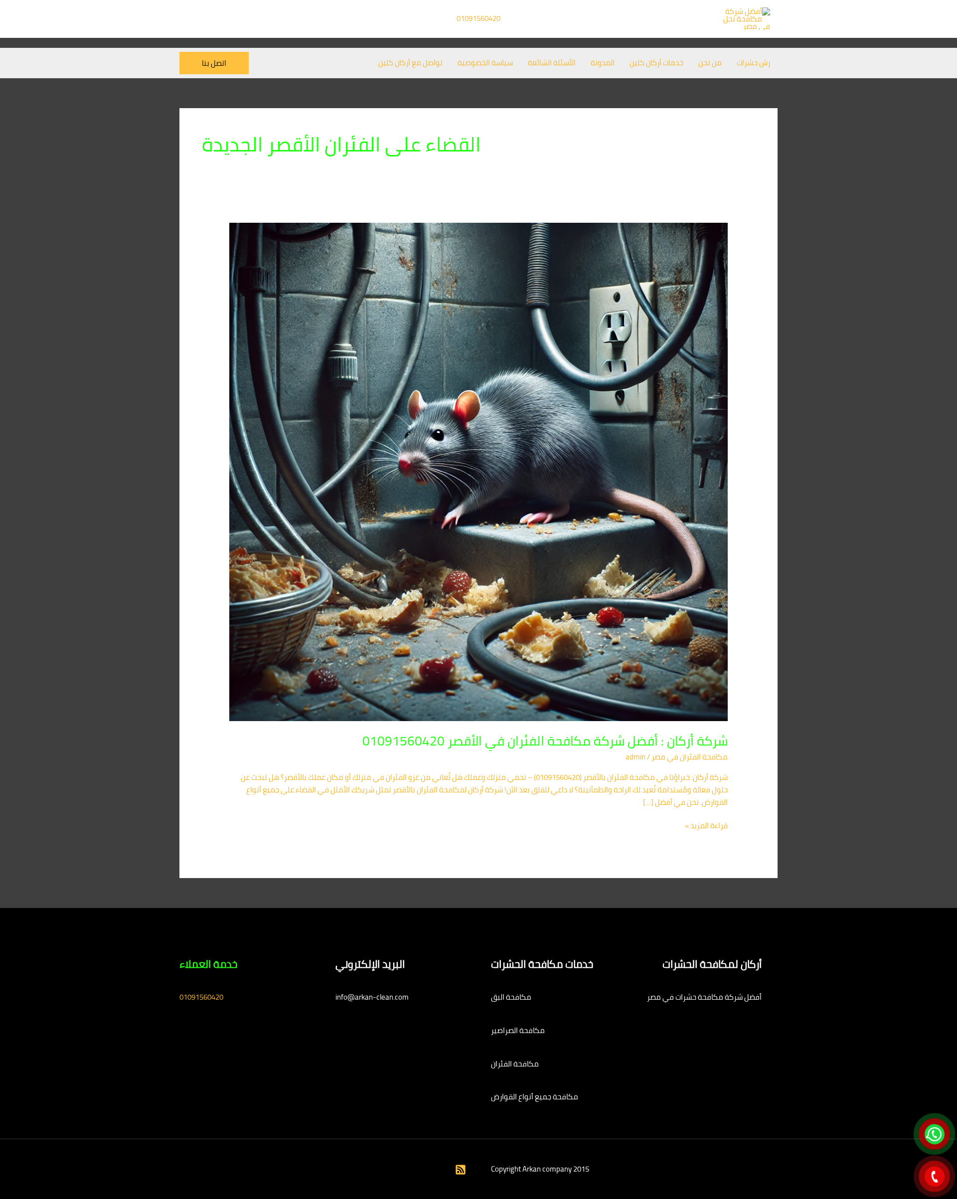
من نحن (710, 62)
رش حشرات (753, 62)
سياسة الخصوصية (485, 62)
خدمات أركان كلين (656, 62)
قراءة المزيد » (706, 826)
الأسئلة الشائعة (552, 62)
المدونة (603, 62)
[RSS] (460, 1169)
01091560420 (478, 18)
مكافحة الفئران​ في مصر (689, 756)
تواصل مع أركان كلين (410, 62)
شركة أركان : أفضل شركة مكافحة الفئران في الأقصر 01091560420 (545, 741)
